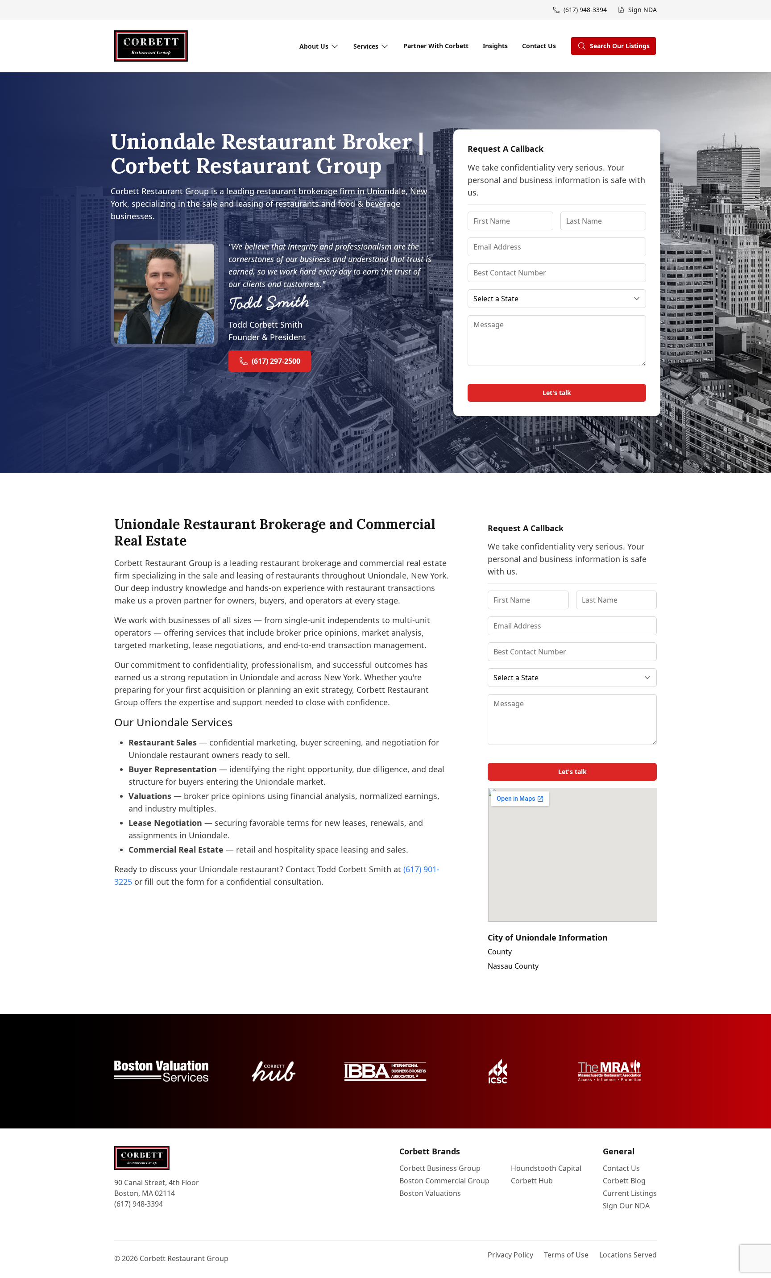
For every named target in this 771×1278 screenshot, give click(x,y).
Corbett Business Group (440, 1168)
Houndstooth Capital (546, 1168)
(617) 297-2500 (276, 361)
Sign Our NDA (626, 1206)
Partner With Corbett (435, 46)
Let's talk (557, 392)
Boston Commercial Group (444, 1181)
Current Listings (630, 1193)
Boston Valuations (430, 1193)
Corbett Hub (532, 1181)
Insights (495, 46)
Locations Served (628, 1255)
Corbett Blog (624, 1181)
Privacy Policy (510, 1255)
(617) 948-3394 (138, 1204)
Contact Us (539, 46)
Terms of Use (566, 1255)
